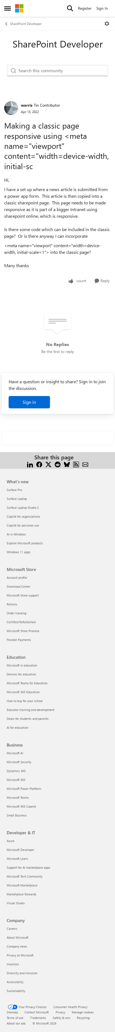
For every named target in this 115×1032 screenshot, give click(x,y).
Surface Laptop (17, 499)
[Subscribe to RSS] (76, 464)
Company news (17, 946)
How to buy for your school (25, 701)
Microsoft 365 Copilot (21, 806)
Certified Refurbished (21, 622)
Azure (11, 841)
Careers (12, 928)
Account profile (17, 577)
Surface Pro (14, 490)
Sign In (102, 8)
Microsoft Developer (20, 850)
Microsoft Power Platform (24, 788)
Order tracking (16, 613)
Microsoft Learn (17, 858)
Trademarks (38, 1018)
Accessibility (15, 982)
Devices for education (21, 674)
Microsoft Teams (18, 797)
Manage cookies (83, 1012)
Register (85, 8)
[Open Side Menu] (7, 8)
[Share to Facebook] (39, 464)
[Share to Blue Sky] (67, 464)
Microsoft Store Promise (23, 631)
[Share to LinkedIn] (30, 464)
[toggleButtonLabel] (107, 23)
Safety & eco (61, 1018)
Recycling (83, 1018)
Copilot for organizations (23, 516)
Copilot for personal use (23, 525)
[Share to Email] (85, 464)
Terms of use (15, 1018)
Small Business (17, 815)
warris (26, 105)
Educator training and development (30, 710)
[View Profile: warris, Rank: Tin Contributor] (11, 108)
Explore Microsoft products (25, 543)
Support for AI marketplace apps (28, 867)
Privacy (60, 1012)
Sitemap (12, 1012)
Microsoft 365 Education (23, 692)
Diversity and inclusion (22, 973)
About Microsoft (17, 937)
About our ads (16, 1023)
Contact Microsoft (37, 1012)
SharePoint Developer (26, 23)
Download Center (18, 586)
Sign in (29, 402)
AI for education (17, 727)
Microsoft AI (15, 753)
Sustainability (16, 991)
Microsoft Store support (23, 595)
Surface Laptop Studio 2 (23, 507)
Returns (12, 604)
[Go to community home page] (19, 8)
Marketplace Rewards (21, 894)
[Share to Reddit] (58, 464)
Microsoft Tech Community (24, 876)
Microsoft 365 (16, 780)
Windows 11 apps (18, 552)
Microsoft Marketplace (22, 885)
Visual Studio (16, 903)
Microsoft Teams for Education (27, 683)
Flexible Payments (19, 640)
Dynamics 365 (16, 771)
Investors (13, 964)
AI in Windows (16, 534)
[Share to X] (48, 464)
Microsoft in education (22, 665)
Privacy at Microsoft (20, 955)
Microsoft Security (19, 762)
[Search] (70, 8)
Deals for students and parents (28, 719)
